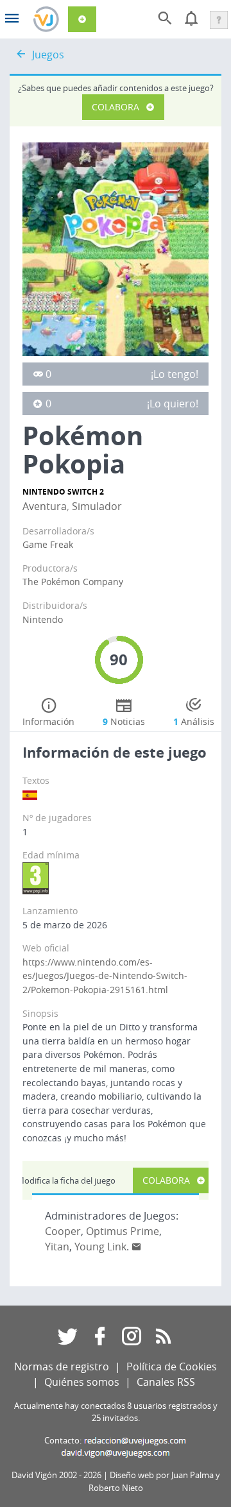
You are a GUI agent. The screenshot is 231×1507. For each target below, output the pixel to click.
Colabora (115, 107)
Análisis (193, 721)
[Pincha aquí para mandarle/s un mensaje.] (137, 1246)
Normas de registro (61, 1366)
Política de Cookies (171, 1366)
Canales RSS (166, 1382)
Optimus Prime (122, 1231)
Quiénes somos (81, 1382)
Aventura (44, 506)
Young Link (100, 1246)
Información (48, 721)
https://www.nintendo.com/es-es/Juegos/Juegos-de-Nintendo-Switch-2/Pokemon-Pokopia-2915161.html (104, 976)
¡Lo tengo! (174, 374)
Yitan (57, 1246)
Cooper (63, 1231)
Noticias (124, 721)
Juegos (48, 54)
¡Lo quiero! (172, 403)
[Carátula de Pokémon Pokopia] (115, 248)
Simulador (97, 506)
